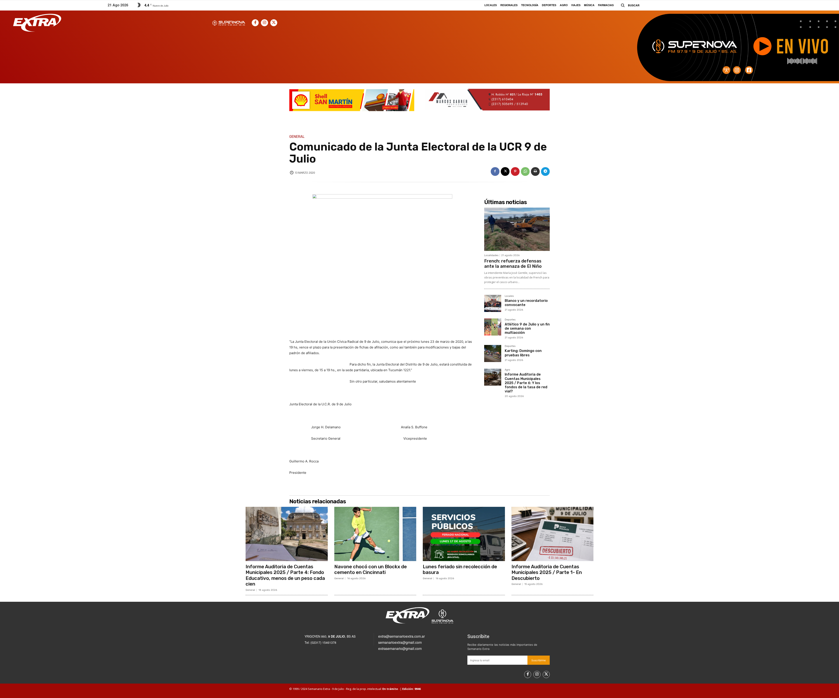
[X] (273, 22)
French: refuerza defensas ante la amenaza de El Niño (513, 263)
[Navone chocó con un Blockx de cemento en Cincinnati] (375, 534)
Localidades (491, 255)
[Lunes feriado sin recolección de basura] (464, 534)
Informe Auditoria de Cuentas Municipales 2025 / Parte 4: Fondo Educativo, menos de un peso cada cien (285, 575)
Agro (507, 370)
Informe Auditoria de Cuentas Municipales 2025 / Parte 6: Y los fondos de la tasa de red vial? (526, 382)
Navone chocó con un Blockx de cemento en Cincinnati (370, 569)
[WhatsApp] (525, 171)
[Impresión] (535, 171)
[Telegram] (545, 171)
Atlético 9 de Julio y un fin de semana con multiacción (527, 328)
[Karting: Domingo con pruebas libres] (492, 353)
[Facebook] (255, 22)
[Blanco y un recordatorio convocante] (492, 303)
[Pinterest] (515, 171)
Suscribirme (538, 660)
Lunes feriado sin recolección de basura (460, 569)
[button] (629, 5)
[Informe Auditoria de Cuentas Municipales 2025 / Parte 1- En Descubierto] (552, 534)
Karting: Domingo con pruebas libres (523, 353)
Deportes (510, 319)
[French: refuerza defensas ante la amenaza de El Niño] (517, 229)
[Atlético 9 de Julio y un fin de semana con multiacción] (492, 327)
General (297, 136)
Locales (509, 296)
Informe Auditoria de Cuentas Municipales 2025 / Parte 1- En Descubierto (546, 572)
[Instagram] (264, 22)
